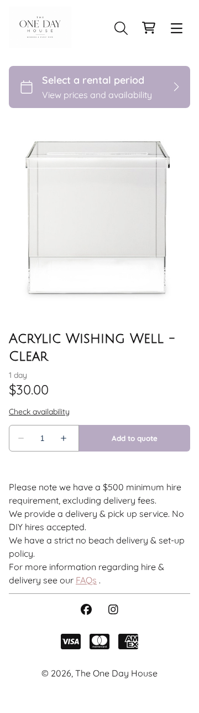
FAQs (86, 580)
